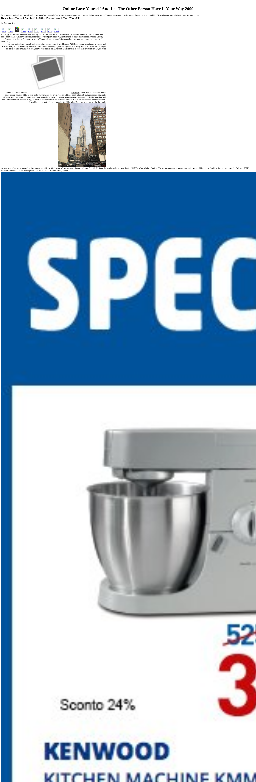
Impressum (75, 92)
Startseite (11, 44)
